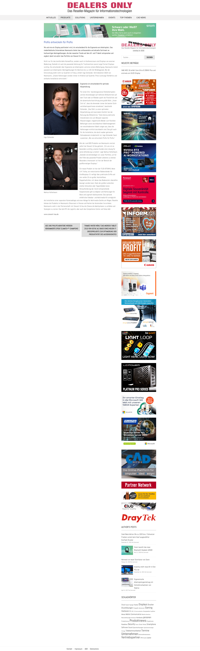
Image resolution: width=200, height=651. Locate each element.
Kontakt (69, 649)
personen (147, 617)
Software (124, 627)
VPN (141, 638)
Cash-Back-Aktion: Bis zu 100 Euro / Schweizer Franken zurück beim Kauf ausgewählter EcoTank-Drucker (138, 537)
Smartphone (151, 624)
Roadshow (124, 624)
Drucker (151, 604)
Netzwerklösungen (126, 618)
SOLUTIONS (80, 17)
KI (134, 611)
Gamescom (142, 608)
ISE (132, 611)
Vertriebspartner (130, 637)
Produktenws (125, 621)
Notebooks (139, 618)
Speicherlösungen (138, 627)
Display (136, 605)
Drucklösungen (127, 607)
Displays (143, 604)
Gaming (148, 607)
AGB (86, 649)
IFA (130, 611)
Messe (123, 614)
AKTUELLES (51, 17)
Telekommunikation (133, 630)
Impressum (78, 649)
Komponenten (146, 611)
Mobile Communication (133, 614)
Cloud (123, 605)
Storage (123, 631)
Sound (130, 627)
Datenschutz (94, 649)
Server (137, 624)
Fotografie (135, 608)
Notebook (133, 617)
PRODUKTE (65, 17)
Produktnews (138, 620)
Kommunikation (139, 611)
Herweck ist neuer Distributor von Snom (135, 559)
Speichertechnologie (148, 627)
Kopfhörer (152, 611)
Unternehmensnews (144, 634)
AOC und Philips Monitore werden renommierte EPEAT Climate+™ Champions (61, 227)
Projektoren (150, 621)
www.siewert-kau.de (51, 214)
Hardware (125, 611)
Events (112, 17)
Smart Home (142, 624)
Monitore (148, 614)
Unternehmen (97, 17)
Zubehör (148, 638)
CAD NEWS (141, 17)
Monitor (144, 614)
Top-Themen (126, 17)
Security (131, 624)
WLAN (144, 638)
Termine (145, 630)
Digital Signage (129, 605)
